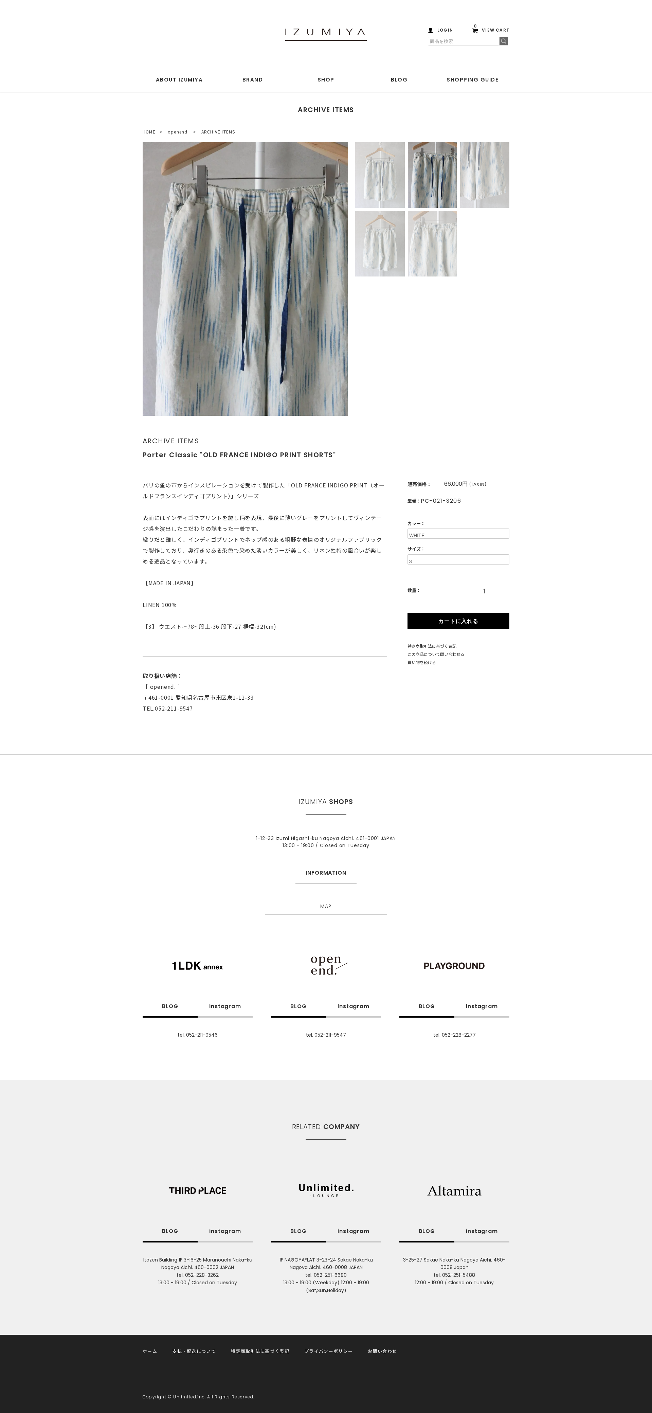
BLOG (399, 79)
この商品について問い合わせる (436, 654)
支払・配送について (194, 1351)
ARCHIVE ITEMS (218, 132)
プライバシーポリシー (328, 1351)
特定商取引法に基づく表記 (432, 646)
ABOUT (179, 79)
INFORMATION (326, 873)
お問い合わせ (382, 1351)
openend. (178, 132)
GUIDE (473, 79)
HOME (149, 132)
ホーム (150, 1351)
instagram (225, 1006)
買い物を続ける (422, 662)
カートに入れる (458, 621)
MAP (325, 906)
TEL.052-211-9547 (168, 708)
